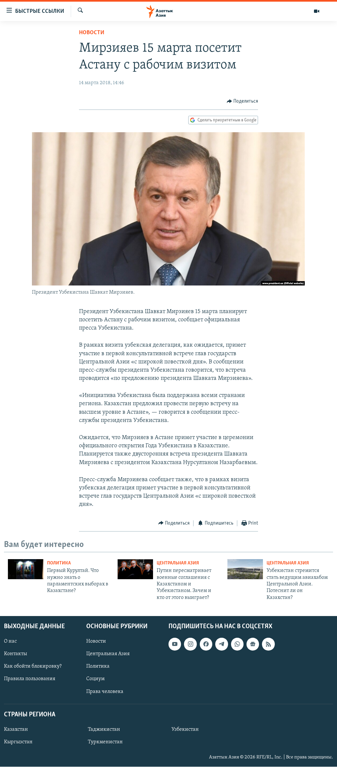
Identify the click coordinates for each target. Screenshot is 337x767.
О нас (10, 641)
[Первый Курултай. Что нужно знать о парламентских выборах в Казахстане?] (25, 569)
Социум (95, 679)
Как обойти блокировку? (33, 666)
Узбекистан (185, 729)
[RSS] (268, 644)
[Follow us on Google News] (252, 644)
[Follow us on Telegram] (221, 644)
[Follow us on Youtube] (174, 644)
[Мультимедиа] (316, 11)
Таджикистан (104, 729)
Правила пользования (29, 679)
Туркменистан (105, 742)
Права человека (104, 691)
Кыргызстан (18, 742)
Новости (91, 33)
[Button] (242, 101)
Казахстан (16, 729)
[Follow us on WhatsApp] (237, 644)
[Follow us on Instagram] (190, 644)
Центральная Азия (178, 563)
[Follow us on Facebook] (206, 644)
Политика (59, 563)
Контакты (15, 653)
